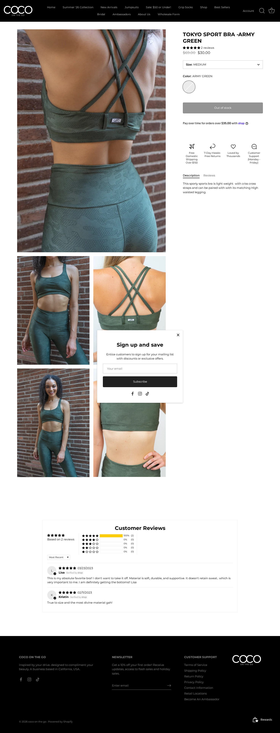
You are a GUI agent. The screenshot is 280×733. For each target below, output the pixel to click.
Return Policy (193, 676)
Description (191, 175)
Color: (197, 76)
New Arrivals (109, 7)
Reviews (209, 175)
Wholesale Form (169, 14)
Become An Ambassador (201, 699)
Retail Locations (195, 693)
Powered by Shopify (60, 721)
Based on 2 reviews (60, 539)
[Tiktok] (147, 393)
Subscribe (140, 381)
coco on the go (37, 721)
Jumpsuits (132, 7)
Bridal (101, 14)
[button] (192, 48)
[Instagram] (140, 393)
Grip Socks (185, 7)
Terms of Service (195, 665)
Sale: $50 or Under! (158, 7)
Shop (203, 7)
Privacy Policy (194, 682)
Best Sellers (222, 7)
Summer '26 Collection (78, 7)
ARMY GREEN (189, 87)
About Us (144, 14)
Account (248, 11)
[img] (68, 568)
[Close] (178, 335)
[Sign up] (169, 685)
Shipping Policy (195, 670)
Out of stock (222, 108)
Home (51, 7)
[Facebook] (132, 393)
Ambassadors (122, 14)
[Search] (262, 11)
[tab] (193, 175)
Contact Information (198, 688)
